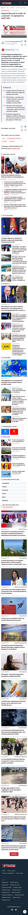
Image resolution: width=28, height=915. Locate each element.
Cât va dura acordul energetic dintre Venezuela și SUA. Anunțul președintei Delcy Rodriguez (13, 591)
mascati (11, 141)
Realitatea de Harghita (7, 887)
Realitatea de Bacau (16, 892)
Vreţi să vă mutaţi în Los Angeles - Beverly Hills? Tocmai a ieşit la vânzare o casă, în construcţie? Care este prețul (13, 563)
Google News (15, 148)
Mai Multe (14, 854)
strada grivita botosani (14, 138)
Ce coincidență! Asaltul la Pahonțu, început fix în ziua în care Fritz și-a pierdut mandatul (13, 761)
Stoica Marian (23, 558)
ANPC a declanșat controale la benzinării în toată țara (19, 390)
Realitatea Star (5, 885)
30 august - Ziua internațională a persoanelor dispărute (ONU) (12, 675)
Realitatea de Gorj (6, 900)
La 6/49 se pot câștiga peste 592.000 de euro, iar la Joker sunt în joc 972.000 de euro (13, 703)
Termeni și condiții (11, 870)
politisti (4, 141)
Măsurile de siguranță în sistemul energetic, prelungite (19, 420)
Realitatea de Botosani (21, 587)
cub (3, 138)
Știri (7, 7)
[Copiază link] (22, 41)
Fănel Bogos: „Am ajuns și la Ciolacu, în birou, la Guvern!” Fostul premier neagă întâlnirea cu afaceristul (15, 100)
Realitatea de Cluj (16, 897)
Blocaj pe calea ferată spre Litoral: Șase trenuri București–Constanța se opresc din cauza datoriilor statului (16, 108)
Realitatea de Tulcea (6, 897)
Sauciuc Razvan (15, 41)
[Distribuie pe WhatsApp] (22, 44)
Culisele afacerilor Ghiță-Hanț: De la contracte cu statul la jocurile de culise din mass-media (18, 328)
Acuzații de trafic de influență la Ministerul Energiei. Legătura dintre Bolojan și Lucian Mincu (13, 647)
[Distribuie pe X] (25, 44)
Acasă (4, 7)
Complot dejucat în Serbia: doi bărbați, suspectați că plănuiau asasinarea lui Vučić (15, 92)
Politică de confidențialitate (8, 873)
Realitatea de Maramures (7, 895)
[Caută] (20, 3)
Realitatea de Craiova (15, 885)
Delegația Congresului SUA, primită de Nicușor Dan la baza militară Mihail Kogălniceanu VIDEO (19, 338)
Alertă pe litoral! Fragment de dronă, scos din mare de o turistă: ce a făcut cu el (13, 819)
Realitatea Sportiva (14, 882)
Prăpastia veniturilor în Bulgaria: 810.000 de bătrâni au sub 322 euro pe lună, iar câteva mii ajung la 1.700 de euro (15, 117)
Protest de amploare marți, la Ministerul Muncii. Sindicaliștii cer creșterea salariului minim (12, 177)
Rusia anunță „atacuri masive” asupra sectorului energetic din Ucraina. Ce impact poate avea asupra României (19, 400)
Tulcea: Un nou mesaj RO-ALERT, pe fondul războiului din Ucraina (12, 619)
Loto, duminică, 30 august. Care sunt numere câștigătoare (18, 278)
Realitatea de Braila (6, 890)
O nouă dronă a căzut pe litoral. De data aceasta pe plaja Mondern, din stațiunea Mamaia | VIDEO (13, 732)
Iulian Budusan (23, 529)
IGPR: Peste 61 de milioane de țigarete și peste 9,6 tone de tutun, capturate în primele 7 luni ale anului (13, 848)
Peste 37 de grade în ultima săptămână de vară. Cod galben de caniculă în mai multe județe (14, 198)
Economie (4, 179)
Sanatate (6, 194)
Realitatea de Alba (17, 887)
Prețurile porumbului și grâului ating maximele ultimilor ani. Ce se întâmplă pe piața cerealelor (19, 411)
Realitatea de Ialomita (19, 895)
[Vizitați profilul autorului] (2, 42)
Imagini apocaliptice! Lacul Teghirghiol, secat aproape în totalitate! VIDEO (11, 790)
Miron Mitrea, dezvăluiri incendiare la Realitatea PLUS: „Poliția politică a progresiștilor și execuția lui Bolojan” (19, 318)
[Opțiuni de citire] (24, 911)
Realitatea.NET (5, 882)
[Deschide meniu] (25, 3)
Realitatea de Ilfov (6, 892)
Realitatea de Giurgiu (16, 890)
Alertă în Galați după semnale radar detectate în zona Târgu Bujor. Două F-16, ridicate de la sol (15, 206)
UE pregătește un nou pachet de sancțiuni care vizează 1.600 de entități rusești (11, 382)
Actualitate (12, 7)
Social (5, 202)
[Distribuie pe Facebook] (25, 41)
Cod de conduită (19, 873)
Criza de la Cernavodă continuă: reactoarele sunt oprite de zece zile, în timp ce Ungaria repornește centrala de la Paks (15, 184)
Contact (3, 870)
